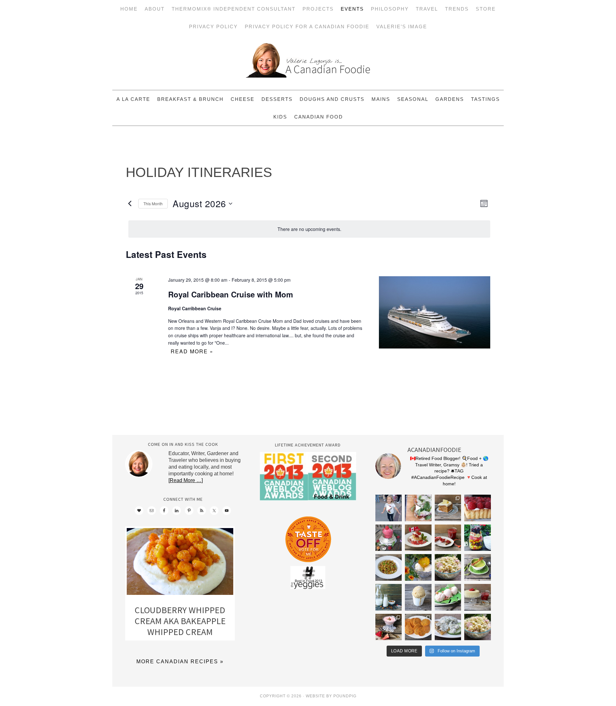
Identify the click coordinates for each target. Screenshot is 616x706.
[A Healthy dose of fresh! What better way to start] (388, 597)
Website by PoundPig (331, 696)
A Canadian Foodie (308, 62)
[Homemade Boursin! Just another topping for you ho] (448, 627)
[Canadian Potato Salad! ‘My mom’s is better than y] (477, 627)
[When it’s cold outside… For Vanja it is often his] (388, 567)
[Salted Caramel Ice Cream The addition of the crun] (418, 597)
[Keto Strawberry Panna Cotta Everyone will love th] (388, 627)
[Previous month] (129, 203)
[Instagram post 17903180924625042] (388, 508)
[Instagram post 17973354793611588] (418, 508)
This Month (153, 203)
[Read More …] (185, 480)
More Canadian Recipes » (180, 661)
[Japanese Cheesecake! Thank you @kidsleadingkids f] (477, 597)
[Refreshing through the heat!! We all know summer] (477, 538)
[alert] (309, 229)
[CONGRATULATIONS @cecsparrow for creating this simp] (448, 508)
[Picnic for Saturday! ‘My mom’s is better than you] (448, 567)
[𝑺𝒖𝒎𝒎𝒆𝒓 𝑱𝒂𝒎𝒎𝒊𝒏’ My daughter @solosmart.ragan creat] (448, 538)
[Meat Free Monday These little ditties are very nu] (418, 627)
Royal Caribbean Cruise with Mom (230, 294)
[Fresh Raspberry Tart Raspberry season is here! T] (477, 508)
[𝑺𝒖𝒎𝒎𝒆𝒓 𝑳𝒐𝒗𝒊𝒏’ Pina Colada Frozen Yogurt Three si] (418, 567)
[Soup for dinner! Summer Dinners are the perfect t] (477, 567)
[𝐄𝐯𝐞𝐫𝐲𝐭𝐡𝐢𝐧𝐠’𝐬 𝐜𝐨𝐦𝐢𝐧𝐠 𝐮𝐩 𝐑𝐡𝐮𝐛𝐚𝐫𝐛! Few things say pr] (448, 597)
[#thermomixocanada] (418, 538)
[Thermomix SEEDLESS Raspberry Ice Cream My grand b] (388, 538)
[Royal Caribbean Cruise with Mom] (434, 312)
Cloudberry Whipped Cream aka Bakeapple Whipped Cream (180, 620)
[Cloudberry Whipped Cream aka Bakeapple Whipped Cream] (180, 563)
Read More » (192, 351)
